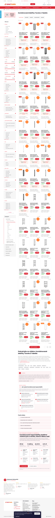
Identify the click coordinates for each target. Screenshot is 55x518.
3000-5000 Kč (8, 43)
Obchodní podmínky (26, 507)
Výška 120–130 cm (21, 367)
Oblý (7, 136)
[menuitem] (8, 7)
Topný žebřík (8, 197)
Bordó (7, 89)
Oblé (28, 365)
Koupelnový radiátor (9, 192)
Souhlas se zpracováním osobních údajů (26, 511)
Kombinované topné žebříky (11, 222)
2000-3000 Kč (8, 40)
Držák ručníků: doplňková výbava (10, 155)
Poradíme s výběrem (33, 466)
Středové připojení (9, 117)
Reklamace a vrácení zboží (26, 505)
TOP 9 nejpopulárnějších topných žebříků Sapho (35, 507)
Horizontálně (8, 182)
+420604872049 (17, 508)
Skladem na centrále (9, 32)
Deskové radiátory (8, 251)
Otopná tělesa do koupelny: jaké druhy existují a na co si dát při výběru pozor (36, 505)
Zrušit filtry (10, 212)
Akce (7, 27)
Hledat (32, 4)
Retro (7, 147)
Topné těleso (8, 196)
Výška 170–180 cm (26, 367)
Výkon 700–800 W (37, 367)
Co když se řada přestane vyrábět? (26, 428)
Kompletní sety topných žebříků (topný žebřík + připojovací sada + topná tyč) (11, 242)
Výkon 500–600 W (32, 367)
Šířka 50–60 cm (44, 365)
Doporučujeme (21, 17)
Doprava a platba (24, 466)
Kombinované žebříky (21, 365)
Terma (8, 223)
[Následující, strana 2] (47, 347)
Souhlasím (37, 513)
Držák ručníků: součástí (9, 156)
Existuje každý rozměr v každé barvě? (26, 420)
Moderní (7, 145)
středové (38, 401)
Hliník (7, 162)
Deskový (7, 134)
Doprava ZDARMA (9, 31)
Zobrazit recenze (13, 480)
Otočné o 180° (8, 185)
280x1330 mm (8, 207)
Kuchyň (7, 173)
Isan (7, 52)
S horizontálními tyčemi (9, 148)
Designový (8, 144)
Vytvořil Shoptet (49, 516)
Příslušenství (8, 255)
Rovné (25, 365)
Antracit (7, 84)
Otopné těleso (8, 193)
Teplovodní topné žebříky (10, 220)
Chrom (8, 236)
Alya (7, 98)
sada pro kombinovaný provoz (24, 362)
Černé (8, 233)
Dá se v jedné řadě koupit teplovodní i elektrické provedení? (30, 422)
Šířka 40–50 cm (39, 365)
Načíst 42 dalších (34, 347)
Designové (34, 365)
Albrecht (7, 97)
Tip (7, 30)
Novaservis (7, 53)
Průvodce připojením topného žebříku (35, 503)
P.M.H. (7, 54)
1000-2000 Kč (8, 39)
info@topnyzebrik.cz (17, 507)
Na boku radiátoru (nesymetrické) (10, 124)
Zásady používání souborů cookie (26, 509)
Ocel (7, 165)
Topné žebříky (8, 219)
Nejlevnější (26, 17)
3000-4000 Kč (8, 41)
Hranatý (7, 135)
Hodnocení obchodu (26, 506)
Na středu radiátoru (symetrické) (10, 126)
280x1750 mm (8, 208)
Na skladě (8, 26)
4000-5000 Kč (8, 44)
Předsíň (7, 176)
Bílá (7, 88)
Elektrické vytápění (9, 107)
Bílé (7, 232)
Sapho (8, 227)
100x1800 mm (8, 203)
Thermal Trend (9, 229)
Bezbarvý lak (8, 85)
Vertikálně (7, 186)
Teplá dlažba (8, 253)
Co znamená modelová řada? (25, 417)
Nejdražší (31, 17)
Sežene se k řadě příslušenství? (25, 425)
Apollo (7, 101)
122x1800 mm (8, 204)
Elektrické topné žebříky (10, 239)
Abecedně (42, 17)
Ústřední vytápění (9, 110)
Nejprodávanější (36, 17)
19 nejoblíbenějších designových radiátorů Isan (36, 509)
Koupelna (7, 172)
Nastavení (17, 516)
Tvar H (31, 365)
